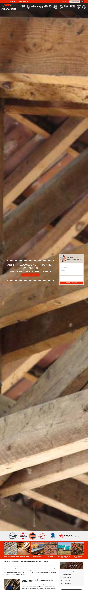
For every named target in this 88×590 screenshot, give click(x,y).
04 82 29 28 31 (10, 1)
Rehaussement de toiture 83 (40, 7)
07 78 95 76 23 (23, 1)
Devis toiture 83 (50, 6)
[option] (44, 295)
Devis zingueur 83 (46, 6)
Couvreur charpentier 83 (22, 6)
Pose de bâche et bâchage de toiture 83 (55, 7)
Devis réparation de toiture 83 (61, 7)
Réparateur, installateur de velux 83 (72, 6)
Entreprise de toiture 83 (66, 6)
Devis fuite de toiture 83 (28, 7)
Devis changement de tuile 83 (33, 6)
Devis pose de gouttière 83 (79, 7)
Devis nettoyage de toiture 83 (84, 7)
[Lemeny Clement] (8, 7)
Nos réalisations (30, 275)
